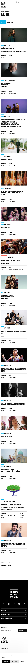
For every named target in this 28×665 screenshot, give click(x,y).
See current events (6, 566)
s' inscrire (21, 630)
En (9, 648)
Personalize (22, 661)
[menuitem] (14, 610)
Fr (7, 648)
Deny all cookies (14, 661)
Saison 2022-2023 (5, 11)
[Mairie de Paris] (4, 642)
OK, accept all (6, 661)
